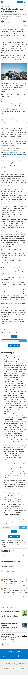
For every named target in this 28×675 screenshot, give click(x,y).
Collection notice (14, 664)
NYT (12, 459)
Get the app (21, 668)
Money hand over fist (7, 634)
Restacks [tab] (11, 566)
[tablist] (7, 566)
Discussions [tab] (12, 607)
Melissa (6, 588)
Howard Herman (8, 579)
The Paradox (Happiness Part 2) (10, 612)
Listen (24, 21)
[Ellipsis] (26, 579)
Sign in (25, 2)
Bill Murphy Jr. (8, 20)
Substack (7, 672)
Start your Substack (10, 668)
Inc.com (12, 544)
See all (4, 644)
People (17, 437)
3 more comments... (5, 600)
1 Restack (18, 550)
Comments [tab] (4, 566)
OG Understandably (6, 6)
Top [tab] (3, 607)
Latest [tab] (6, 607)
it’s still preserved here (7, 145)
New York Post (14, 502)
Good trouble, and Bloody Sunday (9, 627)
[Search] (25, 607)
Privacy (19, 663)
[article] (14, 615)
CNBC (12, 389)
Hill (10, 477)
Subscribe (19, 2)
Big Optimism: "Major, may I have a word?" (9, 624)
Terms (23, 663)
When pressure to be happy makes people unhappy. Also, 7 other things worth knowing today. (10, 615)
